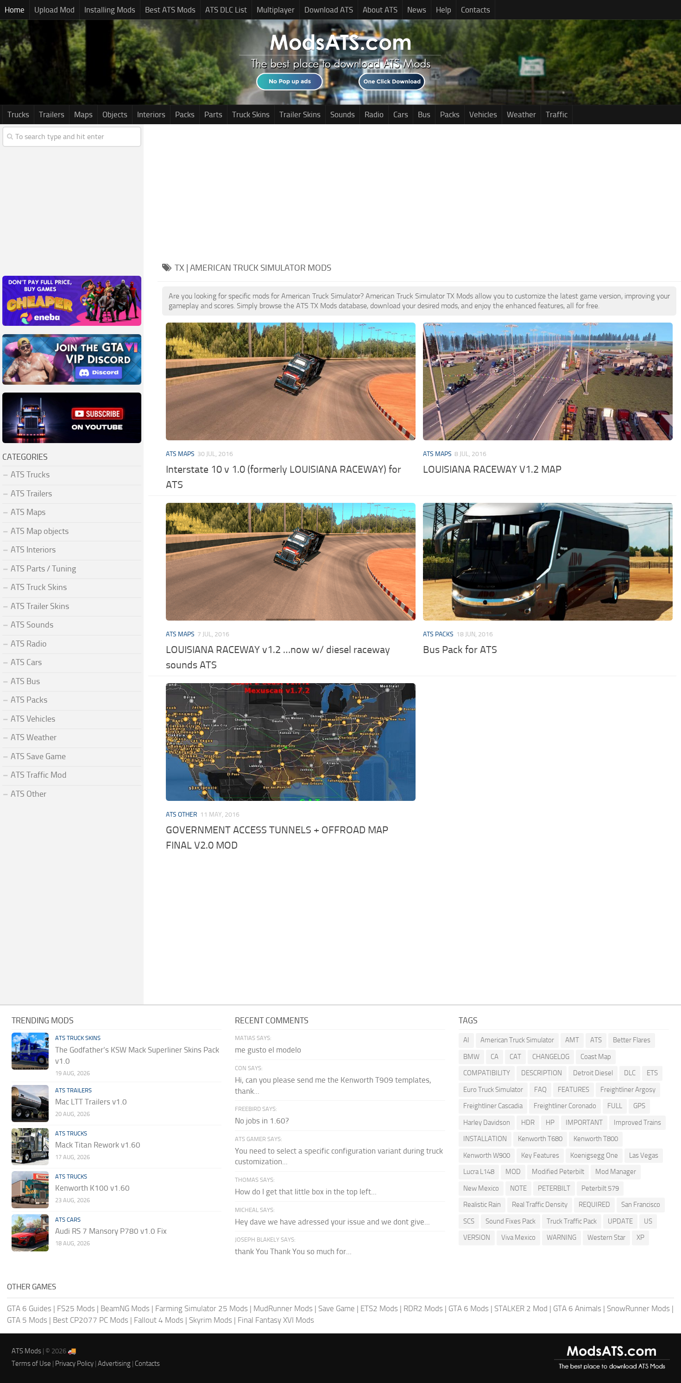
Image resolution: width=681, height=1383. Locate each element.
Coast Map (595, 1057)
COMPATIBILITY (486, 1073)
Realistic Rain (482, 1204)
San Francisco (640, 1204)
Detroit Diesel (593, 1073)
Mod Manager (615, 1171)
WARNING (561, 1237)
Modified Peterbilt (558, 1171)
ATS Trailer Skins (40, 606)
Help (443, 9)
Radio (374, 114)
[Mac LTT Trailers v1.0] (30, 1103)
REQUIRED (594, 1204)
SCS (468, 1221)
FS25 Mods (76, 1308)
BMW (471, 1057)
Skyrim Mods (210, 1320)
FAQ (540, 1089)
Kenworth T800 (596, 1139)
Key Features (540, 1155)
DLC (630, 1073)
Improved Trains (637, 1122)
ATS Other (181, 814)
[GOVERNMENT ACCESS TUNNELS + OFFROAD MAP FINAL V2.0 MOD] (290, 742)
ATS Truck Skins (39, 587)
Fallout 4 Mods (158, 1320)
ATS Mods (26, 1351)
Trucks (18, 114)
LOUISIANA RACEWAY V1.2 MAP (492, 469)
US (648, 1221)
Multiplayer (276, 9)
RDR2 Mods (423, 1308)
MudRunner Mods (283, 1308)
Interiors (151, 114)
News (416, 9)
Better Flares (631, 1040)
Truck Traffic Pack (572, 1221)
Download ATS (328, 9)
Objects (114, 114)
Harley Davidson (486, 1122)
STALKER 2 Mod (521, 1308)
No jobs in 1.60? (262, 1120)
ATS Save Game (38, 756)
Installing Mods (109, 9)
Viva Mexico (518, 1237)
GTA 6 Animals (577, 1308)
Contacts (475, 9)
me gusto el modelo (268, 1049)
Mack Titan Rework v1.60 (97, 1144)
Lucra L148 (478, 1171)
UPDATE (620, 1221)
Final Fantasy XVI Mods (276, 1320)
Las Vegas (643, 1155)
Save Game (336, 1308)
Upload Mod (54, 9)
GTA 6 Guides (29, 1308)
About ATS (380, 9)
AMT (572, 1040)
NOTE (518, 1188)
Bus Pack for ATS (460, 650)
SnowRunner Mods (638, 1308)
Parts (213, 114)
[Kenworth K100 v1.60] (30, 1189)
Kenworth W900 (486, 1155)
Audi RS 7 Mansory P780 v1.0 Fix (111, 1231)
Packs (185, 114)
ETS (652, 1073)
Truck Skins (251, 114)
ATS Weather (34, 737)
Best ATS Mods (170, 9)
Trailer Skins (300, 114)
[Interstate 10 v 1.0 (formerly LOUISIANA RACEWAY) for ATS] (290, 381)
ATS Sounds (32, 625)
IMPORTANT (584, 1122)
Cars (400, 114)
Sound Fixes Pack (511, 1221)
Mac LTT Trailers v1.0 (91, 1101)
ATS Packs (438, 634)
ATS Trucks (30, 474)
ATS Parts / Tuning (43, 569)
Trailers (51, 114)
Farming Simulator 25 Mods (201, 1308)
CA (494, 1057)
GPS (639, 1106)
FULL (614, 1106)
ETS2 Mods (379, 1308)
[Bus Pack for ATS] (547, 562)
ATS (596, 1040)
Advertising (114, 1363)
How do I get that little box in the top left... (306, 1191)
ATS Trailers (31, 493)
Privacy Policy (74, 1363)
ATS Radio (29, 644)
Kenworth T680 (540, 1139)
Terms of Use (31, 1363)
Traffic (557, 114)
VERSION (476, 1237)
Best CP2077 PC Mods (90, 1320)
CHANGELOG (550, 1057)
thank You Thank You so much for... (293, 1251)
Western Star (606, 1237)
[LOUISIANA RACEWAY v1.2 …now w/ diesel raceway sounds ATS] (290, 562)
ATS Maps (180, 454)
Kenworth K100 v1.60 (92, 1188)
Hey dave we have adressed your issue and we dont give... (332, 1221)
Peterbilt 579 (600, 1188)
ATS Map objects (40, 531)
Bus (424, 114)
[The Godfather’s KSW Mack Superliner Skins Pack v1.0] (30, 1051)
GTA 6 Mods (468, 1308)
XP (640, 1237)
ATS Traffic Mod (39, 775)
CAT (515, 1057)
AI (466, 1040)
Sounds (342, 114)
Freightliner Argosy (628, 1089)
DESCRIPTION (541, 1073)
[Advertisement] (419, 189)
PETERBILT (554, 1188)
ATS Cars (26, 662)
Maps (83, 114)
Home (15, 9)
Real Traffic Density (540, 1204)
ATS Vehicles (33, 719)
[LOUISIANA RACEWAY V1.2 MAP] (547, 381)
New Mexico (481, 1188)
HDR (528, 1122)
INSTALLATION (485, 1139)
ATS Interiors (33, 550)
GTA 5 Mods (27, 1320)
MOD (513, 1171)
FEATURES (573, 1089)
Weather (521, 114)
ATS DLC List (226, 9)
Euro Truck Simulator (493, 1089)
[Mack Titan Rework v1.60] (30, 1146)
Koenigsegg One (594, 1155)
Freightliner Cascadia (493, 1106)
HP (550, 1122)
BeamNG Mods (125, 1308)
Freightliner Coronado (565, 1106)
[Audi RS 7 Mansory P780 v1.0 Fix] (30, 1232)
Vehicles (483, 114)
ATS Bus (25, 681)
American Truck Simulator (517, 1040)
